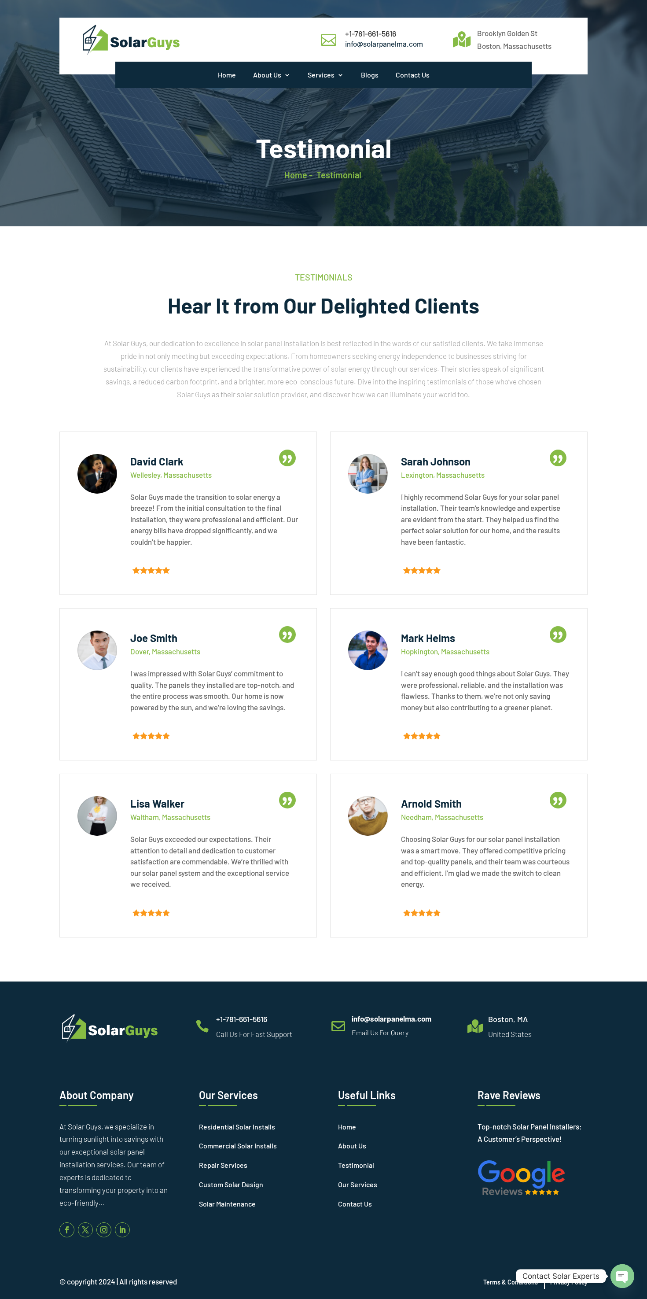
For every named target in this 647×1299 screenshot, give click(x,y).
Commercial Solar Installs (238, 1145)
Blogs (370, 74)
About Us (267, 74)
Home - (298, 175)
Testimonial (338, 175)
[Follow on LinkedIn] (122, 1229)
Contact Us (413, 74)
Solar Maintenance (227, 1203)
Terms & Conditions (510, 1282)
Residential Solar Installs (237, 1126)
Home (227, 74)
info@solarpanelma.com (384, 43)
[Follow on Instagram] (103, 1229)
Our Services (357, 1184)
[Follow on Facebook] (66, 1229)
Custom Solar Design (231, 1184)
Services (321, 74)
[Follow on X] (85, 1229)
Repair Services (223, 1165)
